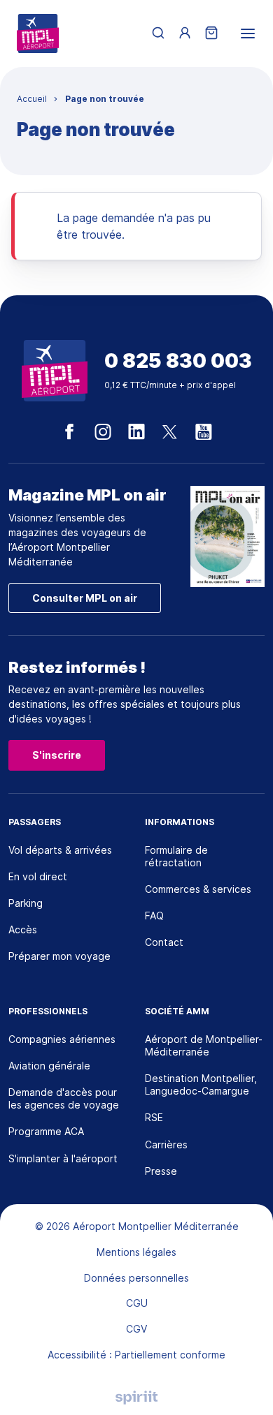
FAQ (154, 915)
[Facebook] (69, 432)
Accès (22, 929)
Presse (161, 1171)
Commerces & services (198, 889)
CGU (137, 1303)
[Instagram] (102, 432)
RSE (154, 1117)
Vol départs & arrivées (60, 850)
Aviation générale (49, 1066)
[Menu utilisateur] (185, 33)
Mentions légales (136, 1252)
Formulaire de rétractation (176, 856)
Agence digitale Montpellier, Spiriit (136, 1398)
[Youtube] (203, 432)
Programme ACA (46, 1131)
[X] (170, 432)
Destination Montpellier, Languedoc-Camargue (201, 1084)
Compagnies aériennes (61, 1039)
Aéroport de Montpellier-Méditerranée (203, 1045)
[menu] (248, 33)
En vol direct (37, 876)
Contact (164, 942)
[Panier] (211, 33)
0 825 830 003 (178, 361)
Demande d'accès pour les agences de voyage (63, 1098)
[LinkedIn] (136, 432)
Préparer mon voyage (59, 956)
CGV (136, 1329)
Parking (25, 903)
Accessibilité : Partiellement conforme (136, 1355)
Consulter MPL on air (84, 598)
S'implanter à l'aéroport (63, 1158)
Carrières (166, 1144)
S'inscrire (56, 755)
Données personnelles (136, 1278)
